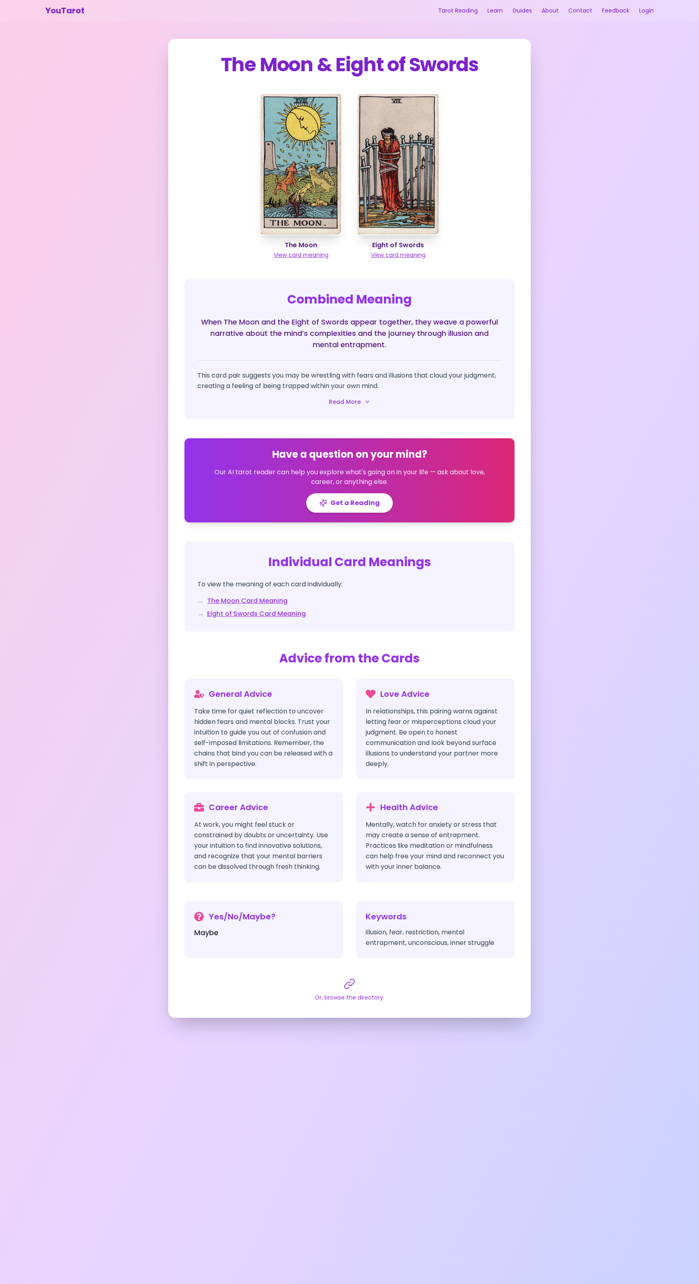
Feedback (615, 10)
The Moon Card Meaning (247, 600)
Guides (522, 10)
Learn (495, 10)
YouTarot (65, 10)
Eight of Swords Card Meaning (256, 613)
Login (646, 10)
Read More (345, 402)
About (550, 10)
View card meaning (301, 255)
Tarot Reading (458, 10)
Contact (580, 10)
